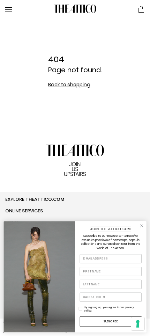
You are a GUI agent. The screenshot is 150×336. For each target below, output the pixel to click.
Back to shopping (69, 84)
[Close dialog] (141, 225)
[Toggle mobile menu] (26, 9)
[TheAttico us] (75, 9)
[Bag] (141, 10)
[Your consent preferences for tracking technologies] (137, 323)
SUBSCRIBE (111, 321)
